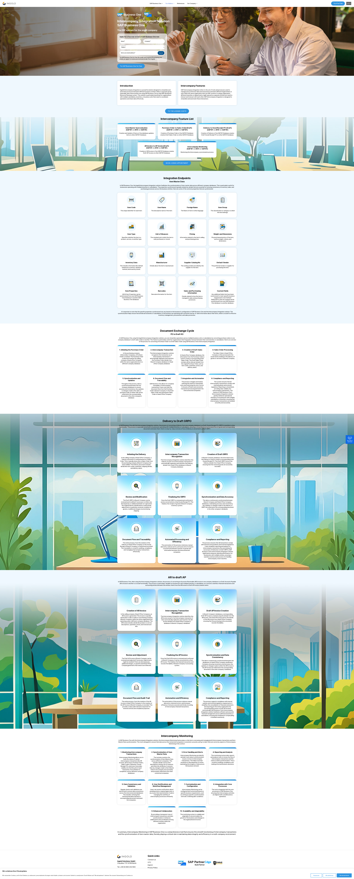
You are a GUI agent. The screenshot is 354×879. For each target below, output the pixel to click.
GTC (149, 862)
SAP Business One (155, 3)
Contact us (152, 860)
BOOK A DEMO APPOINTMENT (177, 163)
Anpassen (316, 875)
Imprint (150, 865)
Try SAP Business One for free (131, 66)
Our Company (191, 3)
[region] (177, 873)
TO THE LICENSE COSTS (177, 111)
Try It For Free (338, 3)
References (180, 3)
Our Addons (169, 3)
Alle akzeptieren (344, 875)
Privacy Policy (153, 868)
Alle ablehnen (329, 875)
